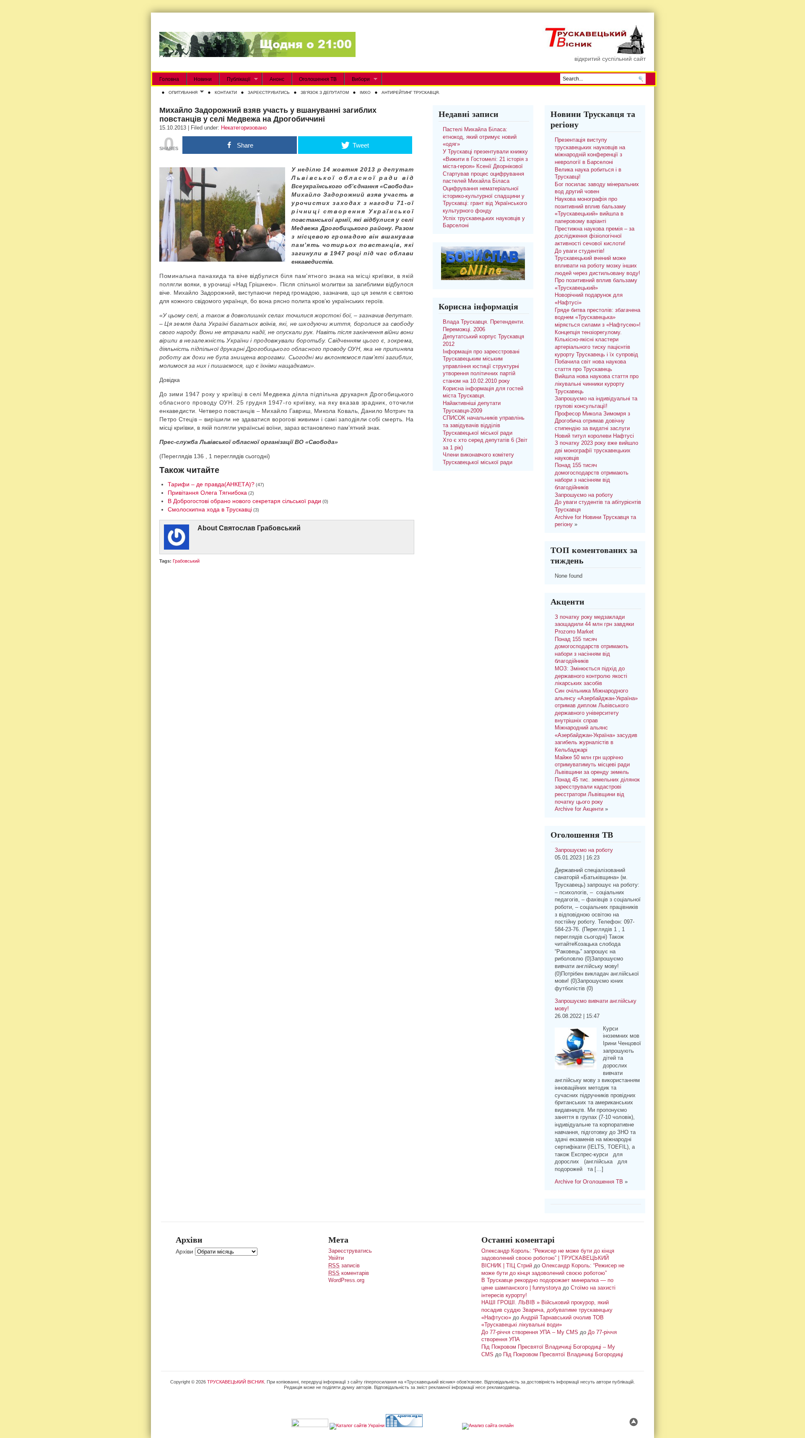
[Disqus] (286, 674)
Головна (169, 79)
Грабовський (186, 560)
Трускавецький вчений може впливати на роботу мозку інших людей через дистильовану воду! (597, 265)
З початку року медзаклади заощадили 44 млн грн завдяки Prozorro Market (594, 624)
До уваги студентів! (580, 251)
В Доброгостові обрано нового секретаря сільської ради (244, 501)
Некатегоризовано (244, 128)
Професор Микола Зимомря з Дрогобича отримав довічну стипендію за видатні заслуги (592, 421)
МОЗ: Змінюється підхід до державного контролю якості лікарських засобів (591, 676)
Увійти (336, 1258)
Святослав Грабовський (260, 528)
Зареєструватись (269, 92)
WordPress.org (346, 1280)
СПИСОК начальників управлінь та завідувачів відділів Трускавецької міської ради (484, 425)
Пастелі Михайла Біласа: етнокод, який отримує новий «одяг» (480, 137)
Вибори (357, 79)
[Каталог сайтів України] (357, 1425)
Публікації (235, 79)
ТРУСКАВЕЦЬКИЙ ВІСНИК (235, 1381)
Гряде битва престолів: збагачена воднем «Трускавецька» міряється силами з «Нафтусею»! (598, 317)
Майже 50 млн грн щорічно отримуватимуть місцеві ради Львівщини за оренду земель (592, 765)
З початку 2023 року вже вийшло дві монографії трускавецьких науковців (596, 450)
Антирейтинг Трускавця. (411, 92)
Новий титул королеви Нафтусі (594, 436)
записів (344, 1266)
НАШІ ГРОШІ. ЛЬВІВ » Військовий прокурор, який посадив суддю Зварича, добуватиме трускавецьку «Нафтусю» (547, 1310)
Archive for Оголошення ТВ (589, 1182)
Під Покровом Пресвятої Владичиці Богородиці (563, 1355)
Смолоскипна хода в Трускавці (210, 509)
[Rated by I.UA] (309, 1425)
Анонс (277, 79)
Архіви (184, 1251)
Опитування (181, 93)
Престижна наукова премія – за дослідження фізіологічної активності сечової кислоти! (594, 236)
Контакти (226, 92)
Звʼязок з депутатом (325, 92)
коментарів (348, 1273)
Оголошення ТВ (318, 79)
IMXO (365, 92)
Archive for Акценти (579, 809)
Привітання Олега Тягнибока (207, 492)
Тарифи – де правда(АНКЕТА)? (211, 484)
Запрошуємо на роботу (584, 495)
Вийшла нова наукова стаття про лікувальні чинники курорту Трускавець (597, 384)
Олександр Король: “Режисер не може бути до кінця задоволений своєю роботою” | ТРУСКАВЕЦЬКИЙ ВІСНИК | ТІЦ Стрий (547, 1258)
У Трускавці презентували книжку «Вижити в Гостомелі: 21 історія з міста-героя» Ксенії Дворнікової (485, 159)
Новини (203, 79)
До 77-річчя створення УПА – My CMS (529, 1332)
